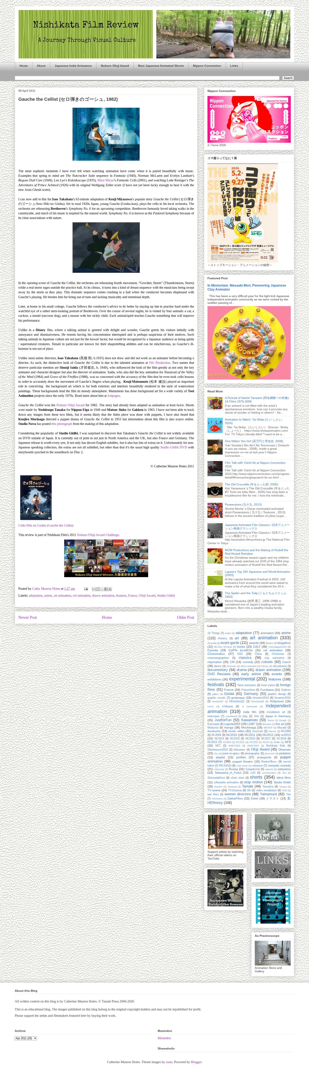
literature (267, 724)
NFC (218, 745)
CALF (257, 646)
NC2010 (231, 734)
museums (214, 731)
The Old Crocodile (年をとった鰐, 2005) (251, 484)
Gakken (286, 689)
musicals (257, 731)
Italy (245, 716)
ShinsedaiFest (216, 777)
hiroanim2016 (283, 697)
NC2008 (286, 731)
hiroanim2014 (261, 697)
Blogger (196, 1062)
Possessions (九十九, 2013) (243, 504)
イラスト (272, 798)
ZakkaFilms (235, 798)
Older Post (185, 617)
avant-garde (230, 643)
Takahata (232, 786)
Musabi (281, 727)
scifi (252, 772)
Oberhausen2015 (217, 749)
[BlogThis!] (98, 589)
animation (267, 633)
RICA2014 (225, 765)
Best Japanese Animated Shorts (161, 65)
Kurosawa (213, 724)
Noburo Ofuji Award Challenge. (98, 535)
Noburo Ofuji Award (115, 65)
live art (280, 724)
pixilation (285, 753)
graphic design (277, 694)
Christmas (278, 653)
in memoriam (249, 706)
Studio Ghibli (166, 595)
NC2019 (212, 742)
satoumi (269, 769)
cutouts (267, 662)
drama (242, 670)
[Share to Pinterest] (110, 589)
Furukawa (267, 689)
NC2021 (240, 742)
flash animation (247, 685)
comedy (248, 662)
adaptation (35, 595)
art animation (62, 595)
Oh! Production (159, 362)
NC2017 (266, 738)
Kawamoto (249, 720)
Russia (233, 769)
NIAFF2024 (253, 745)
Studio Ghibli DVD (173, 447)
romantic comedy (279, 765)
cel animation (81, 595)
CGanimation (216, 653)
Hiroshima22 (236, 701)
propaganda (264, 757)
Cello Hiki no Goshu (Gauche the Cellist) (45, 525)
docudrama (280, 666)
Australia (211, 643)
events (277, 674)
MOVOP (268, 727)
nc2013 (286, 734)
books (241, 646)
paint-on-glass (231, 753)
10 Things (213, 633)
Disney (264, 666)
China (258, 653)
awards (254, 643)
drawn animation (103, 595)
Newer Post (27, 617)
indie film (249, 712)
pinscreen (270, 753)
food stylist (268, 685)
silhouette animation (226, 782)
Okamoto (285, 749)
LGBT (251, 724)
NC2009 (216, 735)
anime (48, 595)
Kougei (282, 720)
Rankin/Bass (269, 761)
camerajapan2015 (277, 647)
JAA (256, 716)
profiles (241, 757)
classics (245, 658)
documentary (217, 670)
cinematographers (218, 657)
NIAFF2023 (234, 745)
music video (236, 731)
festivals (215, 684)
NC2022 (254, 742)
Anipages (113, 395)
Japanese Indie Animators (73, 65)
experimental (242, 678)
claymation (214, 662)
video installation (266, 790)
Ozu (216, 753)
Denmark (231, 666)
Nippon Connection (207, 65)
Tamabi (247, 786)
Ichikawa (227, 706)
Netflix (277, 742)
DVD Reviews (219, 674)
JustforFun (223, 720)
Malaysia (212, 727)
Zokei (254, 798)
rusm (169, 1062)
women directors (237, 794)
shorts (256, 777)
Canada (212, 650)
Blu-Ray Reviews (223, 647)
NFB (288, 742)
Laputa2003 (232, 724)
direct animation (249, 666)
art (237, 638)
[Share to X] (102, 589)
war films (213, 794)
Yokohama (217, 798)
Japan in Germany (278, 716)
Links (234, 65)
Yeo (288, 794)
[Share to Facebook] (106, 589)
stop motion (253, 782)
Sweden (218, 786)
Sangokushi (253, 769)
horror (210, 706)
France (132, 595)
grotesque (238, 697)
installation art (276, 712)
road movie (242, 765)
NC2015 (235, 738)
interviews (213, 716)
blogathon (284, 643)
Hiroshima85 (257, 701)
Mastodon (164, 1038)
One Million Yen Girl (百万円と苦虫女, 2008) (254, 441)
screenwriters (269, 773)
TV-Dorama (235, 790)
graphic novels (216, 697)
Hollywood (277, 701)
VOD (284, 790)
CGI (240, 653)
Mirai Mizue (105, 180)
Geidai (229, 694)
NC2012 (268, 734)
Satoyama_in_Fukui (228, 772)
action (228, 633)
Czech (286, 662)
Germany (251, 694)
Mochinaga (248, 727)
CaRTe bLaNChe (240, 650)
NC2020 (227, 742)
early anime (251, 674)
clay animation (274, 657)
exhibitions (214, 679)
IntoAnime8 (231, 716)
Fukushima (248, 689)
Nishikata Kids (275, 745)
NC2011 (249, 734)
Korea (271, 720)
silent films (283, 777)
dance (217, 666)
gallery (215, 694)
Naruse (272, 731)
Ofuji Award (147, 595)
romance (257, 765)
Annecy (222, 638)
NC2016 (250, 738)
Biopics (269, 643)
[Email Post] (85, 588)
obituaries (239, 749)
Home (24, 65)
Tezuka (283, 786)
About (41, 65)
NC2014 (219, 738)
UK (249, 790)
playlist (220, 757)
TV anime (214, 790)
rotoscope (219, 769)
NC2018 (281, 738)
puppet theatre (242, 761)
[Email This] (94, 589)
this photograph (62, 424)
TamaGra (267, 786)
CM (232, 662)
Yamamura (268, 794)
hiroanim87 (217, 701)
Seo (284, 773)
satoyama (284, 769)
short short (237, 777)
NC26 (266, 742)
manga (228, 727)
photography (252, 753)
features (121, 595)
